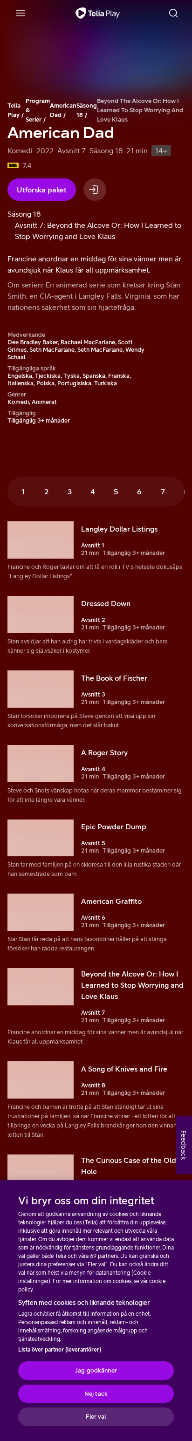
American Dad (63, 110)
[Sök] (173, 13)
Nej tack (96, 1393)
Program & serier (38, 110)
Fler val (96, 1416)
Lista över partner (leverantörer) (59, 1349)
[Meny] (20, 13)
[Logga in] (94, 189)
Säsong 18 (86, 110)
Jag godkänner (96, 1370)
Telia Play (14, 110)
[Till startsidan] (97, 13)
